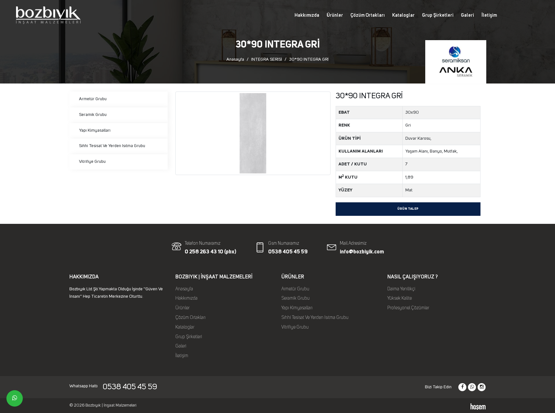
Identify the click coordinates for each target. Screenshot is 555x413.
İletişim (489, 15)
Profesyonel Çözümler (408, 308)
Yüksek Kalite (399, 298)
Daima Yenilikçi (401, 289)
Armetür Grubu (93, 99)
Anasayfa (235, 59)
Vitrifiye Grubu (92, 161)
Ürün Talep (408, 208)
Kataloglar (403, 15)
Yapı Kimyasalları (94, 130)
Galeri (467, 15)
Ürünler (335, 15)
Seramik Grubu (93, 114)
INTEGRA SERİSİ (266, 59)
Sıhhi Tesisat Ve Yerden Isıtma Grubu (112, 146)
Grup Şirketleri (438, 15)
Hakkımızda (307, 15)
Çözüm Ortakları (367, 15)
